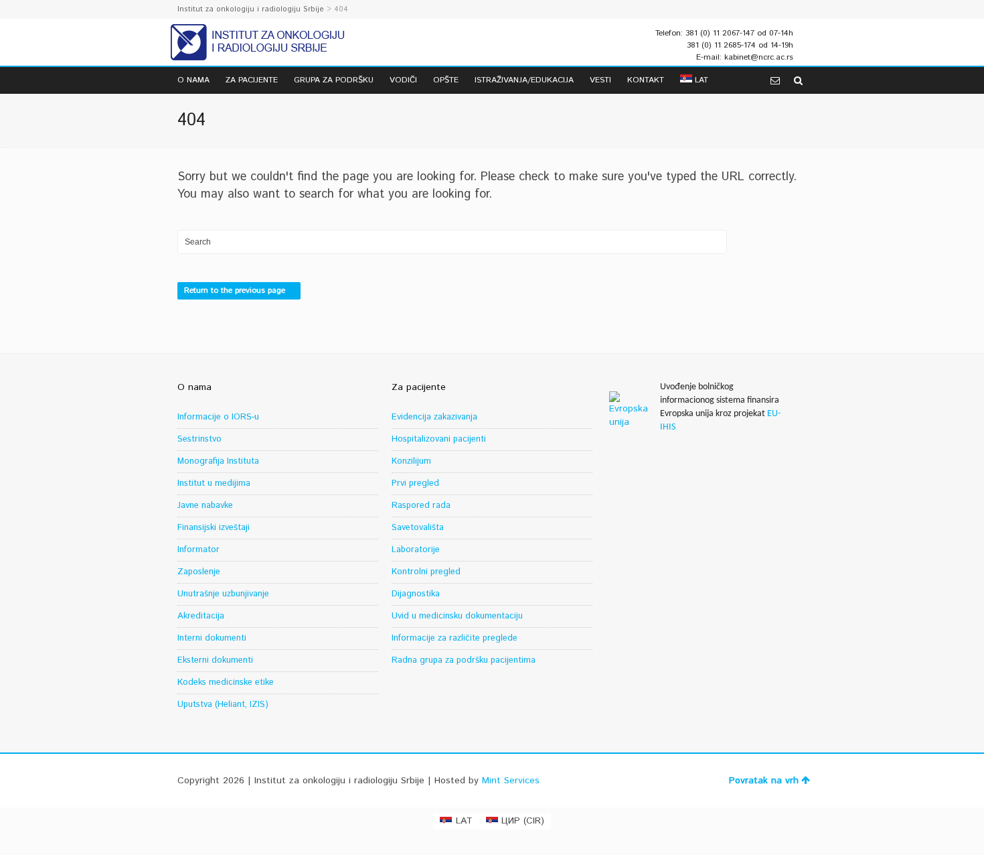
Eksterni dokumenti (215, 660)
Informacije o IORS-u (218, 417)
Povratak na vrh (764, 780)
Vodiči (403, 80)
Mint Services (511, 780)
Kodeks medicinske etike (225, 682)
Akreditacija (200, 616)
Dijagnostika (416, 594)
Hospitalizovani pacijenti (439, 439)
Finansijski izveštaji (213, 527)
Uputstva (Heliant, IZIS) (222, 704)
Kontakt (645, 80)
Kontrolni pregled (426, 572)
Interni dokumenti (211, 638)
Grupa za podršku (334, 80)
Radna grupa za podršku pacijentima (464, 660)
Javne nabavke (205, 505)
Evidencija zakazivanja (434, 417)
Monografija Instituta (218, 461)
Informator (198, 549)
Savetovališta (418, 527)
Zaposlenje (198, 572)
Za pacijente (252, 80)
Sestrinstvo (199, 439)
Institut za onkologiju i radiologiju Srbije (250, 9)
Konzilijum (411, 461)
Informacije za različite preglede (454, 638)
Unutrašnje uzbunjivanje (223, 594)
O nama (193, 80)
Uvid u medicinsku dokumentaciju (457, 616)
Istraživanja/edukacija (524, 80)
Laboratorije (416, 549)
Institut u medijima (213, 483)
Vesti (600, 80)
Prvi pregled (415, 483)
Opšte (446, 80)
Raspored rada (421, 505)
